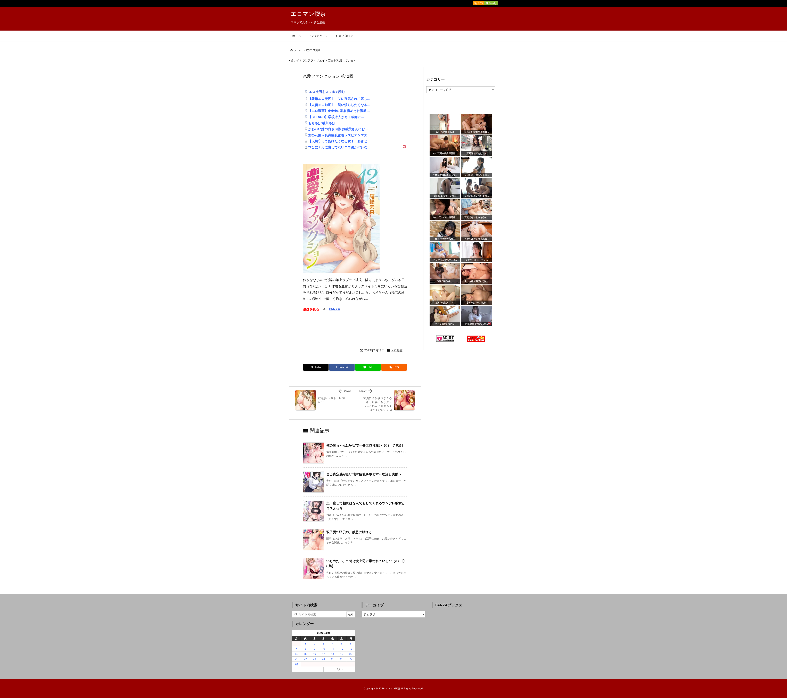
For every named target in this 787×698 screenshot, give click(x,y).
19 (341, 653)
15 (305, 653)
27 (350, 658)
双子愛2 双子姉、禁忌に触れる (349, 532)
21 (296, 658)
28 (296, 664)
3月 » (339, 669)
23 (314, 658)
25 (332, 658)
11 (332, 648)
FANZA (334, 309)
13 (350, 648)
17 (323, 653)
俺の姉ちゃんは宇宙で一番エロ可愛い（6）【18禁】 (365, 445)
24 (323, 658)
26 (341, 658)
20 (350, 653)
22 (305, 658)
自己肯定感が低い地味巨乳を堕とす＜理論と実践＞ (364, 474)
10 (323, 648)
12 (341, 648)
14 (296, 653)
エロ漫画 (315, 50)
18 (332, 653)
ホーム (297, 50)
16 (314, 653)
